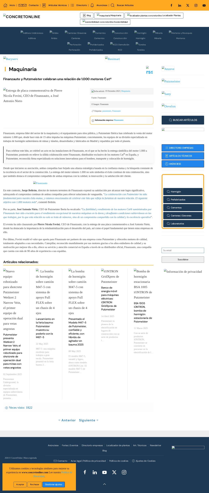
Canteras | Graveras (181, 215)
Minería (157, 38)
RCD (120, 49)
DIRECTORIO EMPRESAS (181, 147)
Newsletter (155, 445)
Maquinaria (115, 15)
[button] (182, 271)
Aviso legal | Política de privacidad (88, 460)
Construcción (120, 38)
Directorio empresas (92, 445)
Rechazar (34, 484)
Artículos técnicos (57, 5)
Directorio (81, 5)
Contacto (34, 5)
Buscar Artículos (125, 5)
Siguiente (87, 420)
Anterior (68, 420)
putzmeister (106, 111)
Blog (89, 15)
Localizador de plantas (118, 445)
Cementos (99, 38)
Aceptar (20, 484)
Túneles (141, 49)
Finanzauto (116, 111)
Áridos (54, 38)
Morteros (180, 38)
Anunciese (101, 5)
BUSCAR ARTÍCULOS (185, 120)
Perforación (74, 49)
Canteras (75, 38)
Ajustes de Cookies (145, 460)
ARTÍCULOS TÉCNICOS (180, 155)
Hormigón (140, 38)
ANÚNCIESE (175, 163)
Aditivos (32, 38)
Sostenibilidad (121, 22)
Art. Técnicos (139, 445)
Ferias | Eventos (70, 445)
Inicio (12, 5)
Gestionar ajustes (53, 484)
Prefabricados (96, 49)
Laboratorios (177, 223)
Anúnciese (53, 445)
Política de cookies (119, 460)
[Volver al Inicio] (41, 18)
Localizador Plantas (171, 15)
